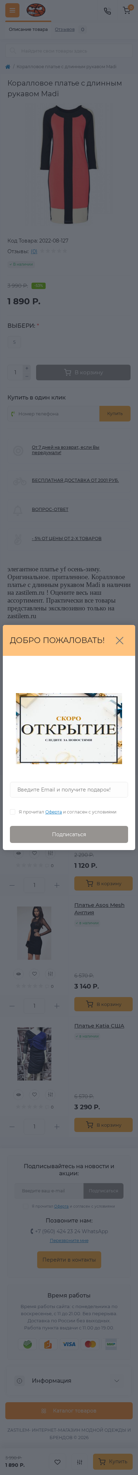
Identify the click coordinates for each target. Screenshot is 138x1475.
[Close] (119, 640)
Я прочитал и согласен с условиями (67, 812)
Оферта (53, 812)
